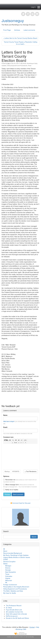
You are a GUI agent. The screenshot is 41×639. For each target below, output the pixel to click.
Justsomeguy (13, 20)
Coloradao (8, 576)
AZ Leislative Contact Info (14, 612)
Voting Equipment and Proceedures (17, 65)
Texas (29, 65)
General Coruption (9, 561)
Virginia (7, 578)
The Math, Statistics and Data (13, 591)
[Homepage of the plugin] (10, 440)
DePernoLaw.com (12, 616)
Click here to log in (8, 421)
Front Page (7, 30)
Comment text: (8, 437)
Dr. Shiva (9, 608)
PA (6, 582)
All (4, 549)
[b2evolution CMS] (20, 633)
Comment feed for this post (21, 503)
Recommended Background (12, 553)
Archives (17, 30)
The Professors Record (13, 605)
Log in (33, 7)
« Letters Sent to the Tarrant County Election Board (20, 38)
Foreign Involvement (10, 585)
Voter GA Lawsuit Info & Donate (16, 614)
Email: (5, 427)
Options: (6, 476)
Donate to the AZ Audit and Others (17, 618)
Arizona (7, 568)
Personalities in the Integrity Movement (16, 587)
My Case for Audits (9, 593)
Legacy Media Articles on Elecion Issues (16, 557)
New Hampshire (10, 572)
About (5, 551)
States (5, 564)
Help (37, 627)
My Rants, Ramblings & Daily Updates (15, 555)
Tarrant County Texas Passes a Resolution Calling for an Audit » (20, 43)
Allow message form (12, 484)
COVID (5, 559)
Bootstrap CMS (21, 629)
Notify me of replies (11, 490)
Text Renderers (31, 471)
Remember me (10, 480)
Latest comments (29, 30)
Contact (32, 627)
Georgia (8, 570)
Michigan (8, 566)
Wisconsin (8, 580)
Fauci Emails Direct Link (14, 610)
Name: (5, 415)
